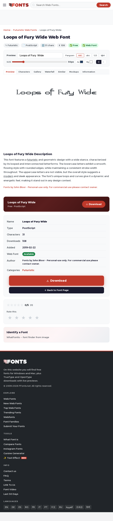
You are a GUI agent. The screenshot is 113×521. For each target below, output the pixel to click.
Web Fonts (10, 398)
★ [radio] (10, 317)
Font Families (11, 421)
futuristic (32, 159)
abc (88, 55)
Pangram (69, 55)
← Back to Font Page (57, 290)
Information (89, 72)
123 (95, 55)
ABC (80, 55)
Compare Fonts (12, 444)
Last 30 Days (11, 494)
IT (40, 507)
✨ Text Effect (15, 457)
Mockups (74, 72)
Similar (61, 72)
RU (60, 507)
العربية (69, 507)
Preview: (11, 55)
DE (13, 507)
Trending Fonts (12, 412)
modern (8, 176)
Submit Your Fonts (14, 426)
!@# (103, 55)
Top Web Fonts (12, 408)
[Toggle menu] (4, 5)
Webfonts (9, 417)
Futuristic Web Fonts (25, 30)
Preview (10, 72)
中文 (53, 507)
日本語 (79, 507)
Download (95, 204)
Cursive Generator (14, 453)
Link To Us (9, 484)
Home (7, 30)
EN (6, 507)
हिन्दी (88, 507)
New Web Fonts (13, 403)
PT (45, 507)
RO (26, 507)
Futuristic (28, 270)
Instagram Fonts (13, 448)
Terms (7, 480)
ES (20, 507)
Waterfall (49, 72)
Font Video (10, 489)
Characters (24, 72)
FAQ (6, 475)
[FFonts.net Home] (19, 5)
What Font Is (11, 439)
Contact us (10, 471)
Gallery (37, 72)
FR (33, 507)
